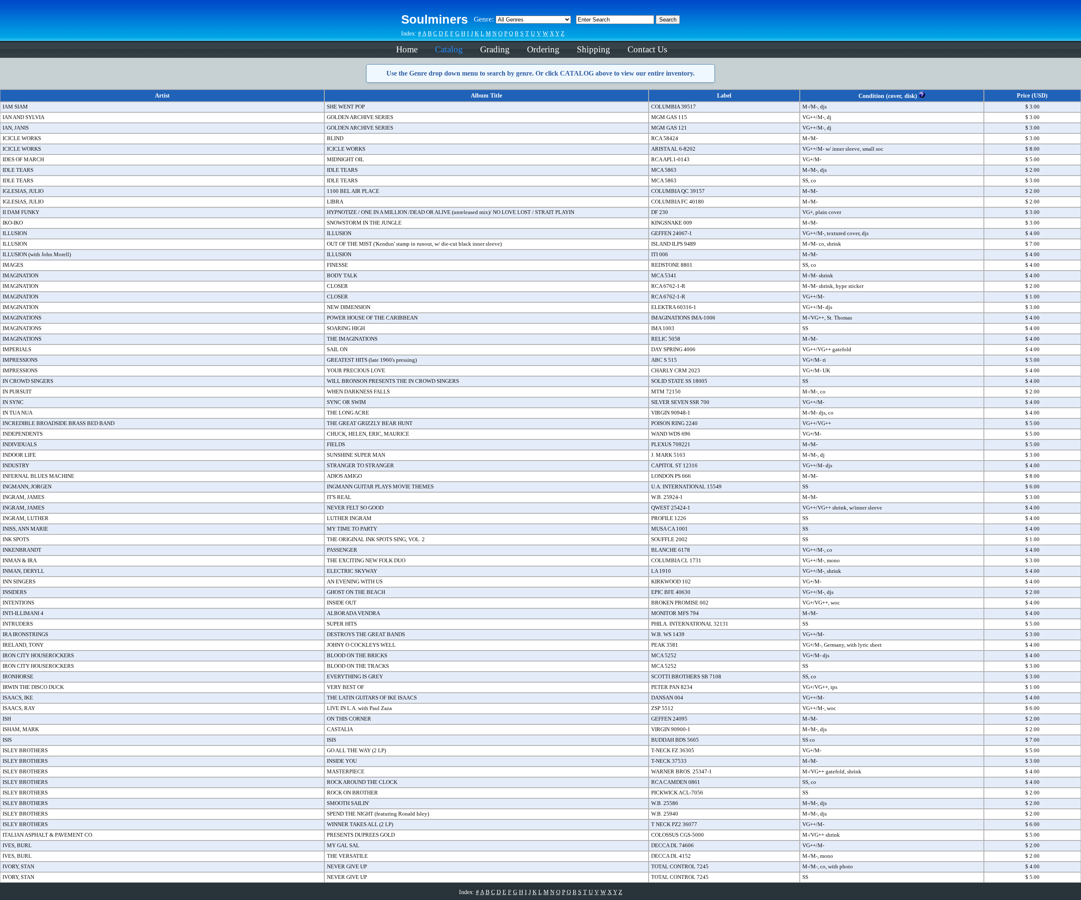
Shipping (593, 49)
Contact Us (647, 49)
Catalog (449, 49)
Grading (495, 49)
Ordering (543, 49)
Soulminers (434, 19)
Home (407, 49)
